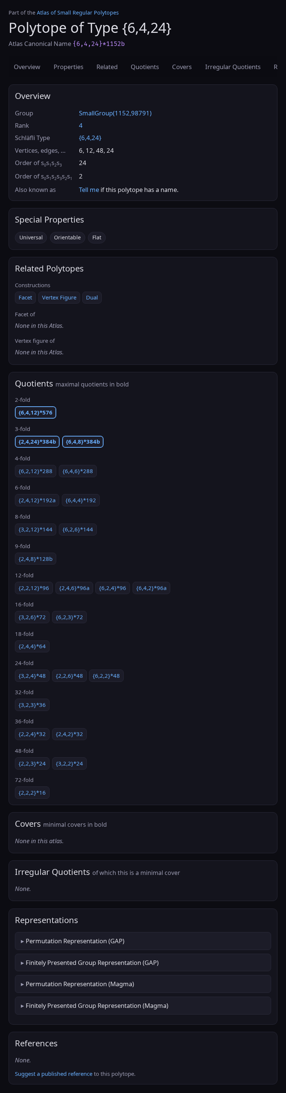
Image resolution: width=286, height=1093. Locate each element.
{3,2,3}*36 (32, 704)
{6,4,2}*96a (151, 587)
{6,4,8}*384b (83, 441)
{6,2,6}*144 (78, 529)
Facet (25, 297)
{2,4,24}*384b (37, 441)
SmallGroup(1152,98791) (115, 113)
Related (107, 66)
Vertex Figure (59, 297)
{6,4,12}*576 (36, 412)
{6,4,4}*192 (81, 500)
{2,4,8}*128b (36, 558)
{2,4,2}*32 (69, 734)
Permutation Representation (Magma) (80, 983)
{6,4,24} (90, 137)
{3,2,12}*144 (36, 529)
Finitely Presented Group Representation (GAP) (92, 962)
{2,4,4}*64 (32, 646)
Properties (68, 66)
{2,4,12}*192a (37, 500)
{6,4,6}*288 (78, 471)
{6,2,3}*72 (69, 617)
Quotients (145, 66)
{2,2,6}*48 (69, 675)
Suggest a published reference (53, 1073)
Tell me (89, 189)
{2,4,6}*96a (74, 587)
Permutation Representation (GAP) (75, 941)
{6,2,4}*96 (112, 587)
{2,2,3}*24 (32, 763)
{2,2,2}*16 (32, 792)
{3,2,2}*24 (69, 763)
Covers (182, 66)
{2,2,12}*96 (34, 587)
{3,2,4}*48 (32, 675)
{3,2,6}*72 (32, 617)
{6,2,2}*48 (106, 675)
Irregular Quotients (233, 66)
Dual (92, 297)
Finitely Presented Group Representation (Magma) (97, 1005)
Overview (27, 66)
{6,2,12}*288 (36, 471)
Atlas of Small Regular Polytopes (78, 12)
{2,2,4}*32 (32, 734)
